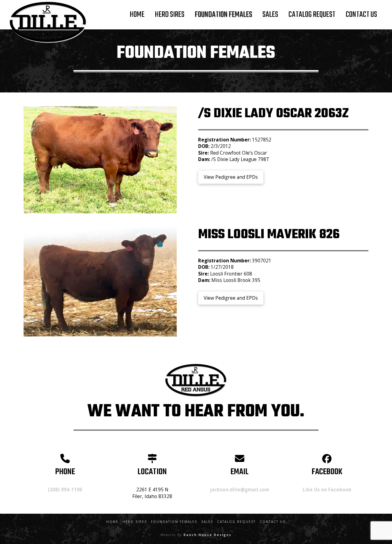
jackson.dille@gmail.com (239, 489)
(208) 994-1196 (65, 489)
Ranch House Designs (207, 535)
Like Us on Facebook (327, 489)
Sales (207, 522)
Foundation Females (174, 522)
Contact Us (272, 522)
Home (112, 522)
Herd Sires (135, 522)
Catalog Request (236, 522)
